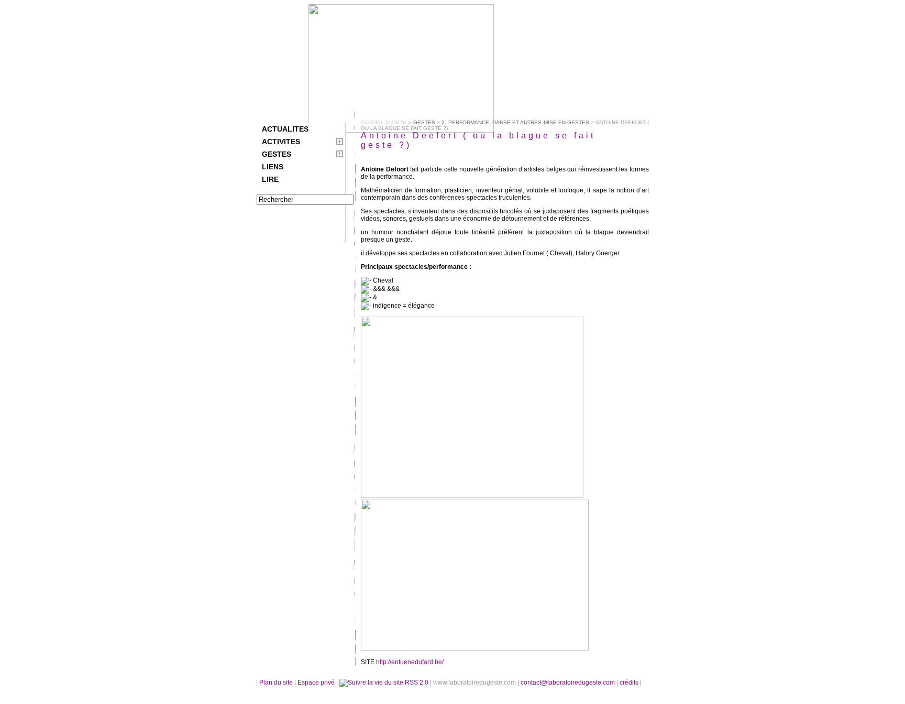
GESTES (276, 154)
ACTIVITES (281, 141)
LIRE (270, 179)
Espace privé (316, 682)
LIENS (272, 167)
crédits (630, 682)
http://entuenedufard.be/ (410, 662)
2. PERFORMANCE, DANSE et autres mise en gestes (515, 122)
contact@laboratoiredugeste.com (568, 682)
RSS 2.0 (416, 682)
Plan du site (276, 682)
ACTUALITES (285, 129)
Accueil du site (383, 122)
